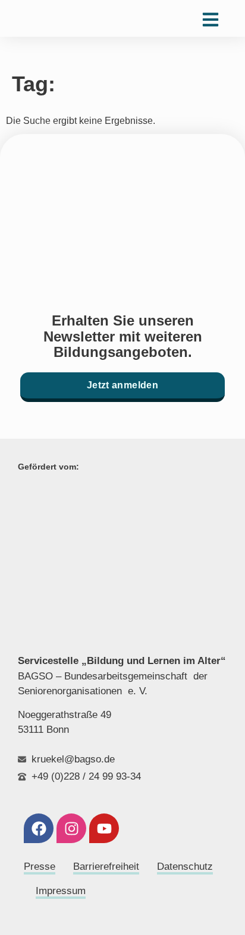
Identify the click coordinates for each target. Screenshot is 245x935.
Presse (39, 866)
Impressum (61, 890)
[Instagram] (71, 828)
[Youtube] (104, 828)
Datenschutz (185, 866)
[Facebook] (39, 828)
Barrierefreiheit (106, 866)
